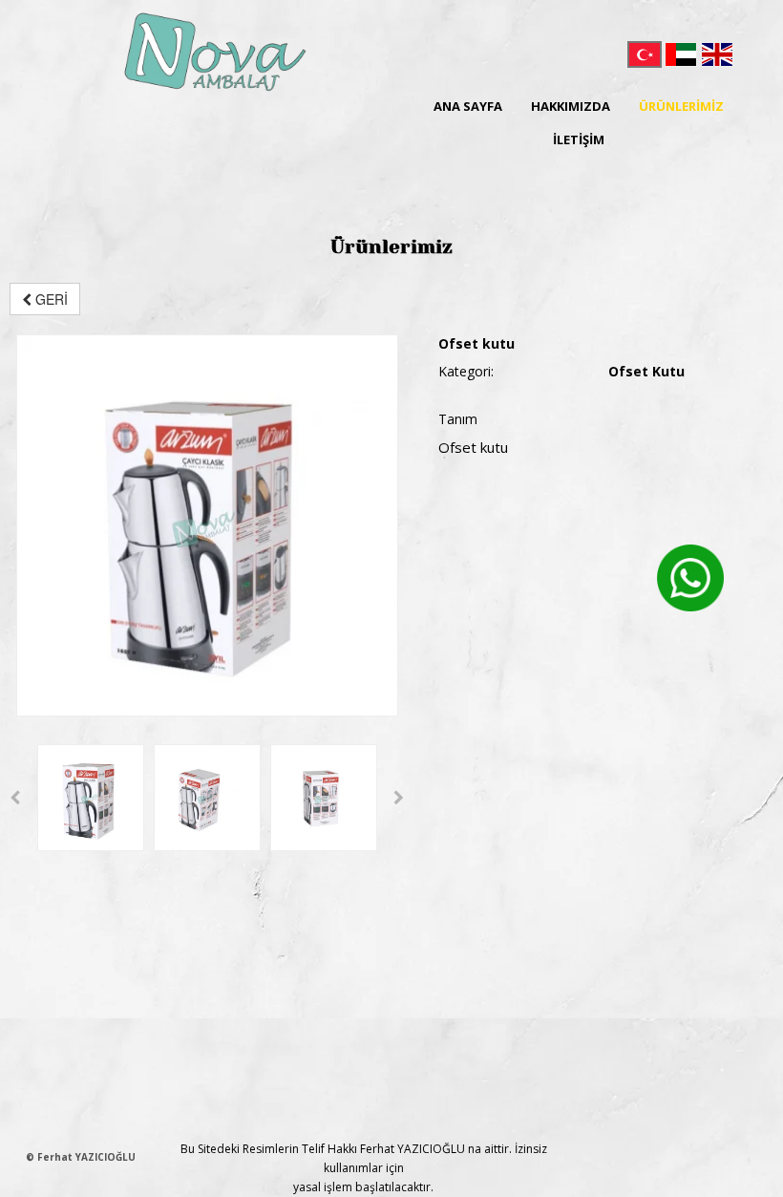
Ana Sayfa (468, 106)
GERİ (50, 299)
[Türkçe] (644, 54)
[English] (717, 54)
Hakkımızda (570, 106)
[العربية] (681, 54)
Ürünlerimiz (681, 106)
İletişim (578, 139)
